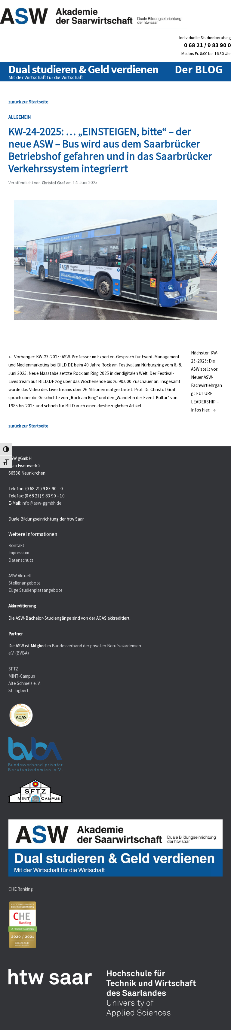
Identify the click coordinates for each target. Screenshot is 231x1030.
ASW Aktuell (19, 576)
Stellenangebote (24, 583)
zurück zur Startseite (28, 102)
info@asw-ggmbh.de (41, 503)
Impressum (18, 552)
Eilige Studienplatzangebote (35, 590)
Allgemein (19, 117)
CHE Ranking (20, 889)
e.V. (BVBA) (18, 653)
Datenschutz (20, 560)
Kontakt (16, 545)
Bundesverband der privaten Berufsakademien (96, 646)
